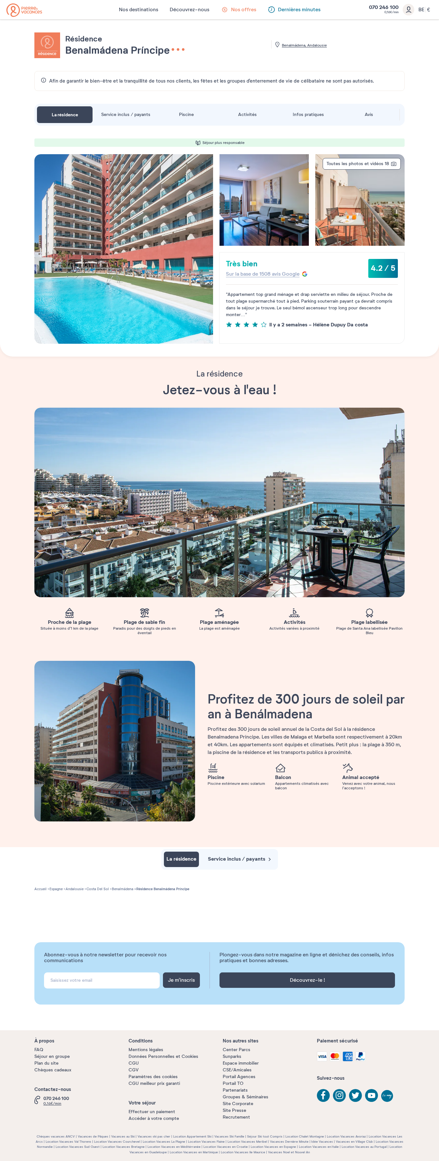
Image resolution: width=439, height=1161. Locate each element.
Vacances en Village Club (354, 1141)
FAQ (38, 1049)
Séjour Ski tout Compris (264, 1136)
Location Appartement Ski (192, 1136)
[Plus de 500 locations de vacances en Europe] (24, 10)
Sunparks (232, 1056)
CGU (134, 1063)
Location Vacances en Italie (319, 1147)
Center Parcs (236, 1049)
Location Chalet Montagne (304, 1136)
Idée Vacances (322, 1141)
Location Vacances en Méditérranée (174, 1147)
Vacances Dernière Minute (289, 1141)
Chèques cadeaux (52, 1070)
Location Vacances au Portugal (364, 1147)
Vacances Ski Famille (229, 1136)
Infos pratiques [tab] (308, 114)
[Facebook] (323, 1095)
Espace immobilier (241, 1063)
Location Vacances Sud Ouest (78, 1147)
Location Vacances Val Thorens (68, 1141)
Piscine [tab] (186, 114)
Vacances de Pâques (93, 1136)
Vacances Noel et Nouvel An (289, 1152)
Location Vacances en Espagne (273, 1147)
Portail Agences (239, 1076)
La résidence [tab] (65, 115)
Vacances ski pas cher (154, 1136)
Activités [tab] (247, 114)
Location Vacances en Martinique (194, 1152)
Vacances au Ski (123, 1136)
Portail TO (233, 1083)
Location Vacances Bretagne (124, 1147)
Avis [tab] (369, 114)
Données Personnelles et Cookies (163, 1056)
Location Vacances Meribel (247, 1141)
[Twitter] (355, 1095)
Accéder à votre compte (154, 1118)
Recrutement (236, 1117)
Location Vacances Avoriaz (346, 1136)
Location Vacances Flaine (206, 1141)
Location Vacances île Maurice (243, 1152)
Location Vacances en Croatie (225, 1147)
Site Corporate (238, 1103)
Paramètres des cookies (153, 1076)
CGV (134, 1070)
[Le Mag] (387, 1096)
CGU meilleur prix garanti (154, 1083)
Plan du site (46, 1063)
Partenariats (235, 1090)
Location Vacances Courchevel (117, 1141)
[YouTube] (371, 1095)
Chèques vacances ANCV (56, 1136)
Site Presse (234, 1110)
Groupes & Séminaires (245, 1097)
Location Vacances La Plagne (164, 1141)
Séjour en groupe (52, 1056)
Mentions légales (146, 1049)
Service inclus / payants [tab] (125, 114)
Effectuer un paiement (152, 1111)
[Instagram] (339, 1095)
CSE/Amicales (237, 1070)
